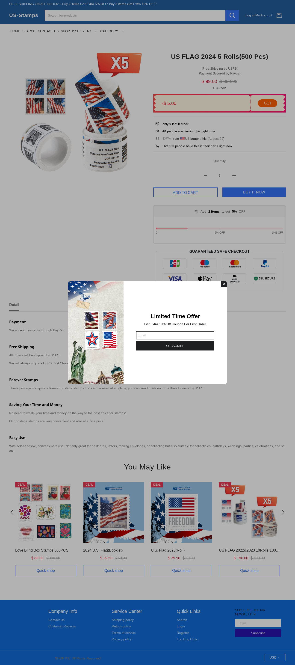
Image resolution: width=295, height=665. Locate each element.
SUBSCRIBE (175, 346)
